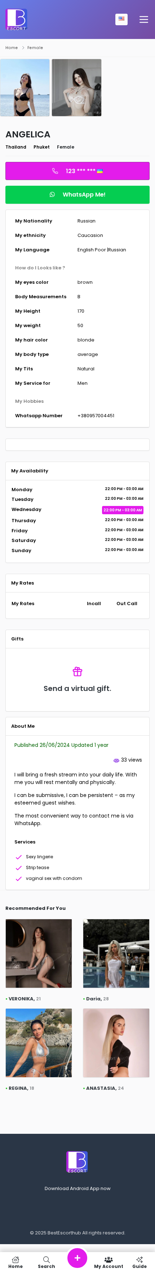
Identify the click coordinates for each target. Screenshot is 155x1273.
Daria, (97, 998)
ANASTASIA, (105, 1088)
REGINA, (21, 1088)
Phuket (42, 147)
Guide (139, 1266)
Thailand (15, 147)
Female (35, 47)
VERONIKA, (25, 998)
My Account (108, 1266)
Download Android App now (78, 1188)
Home (11, 47)
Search (46, 1266)
